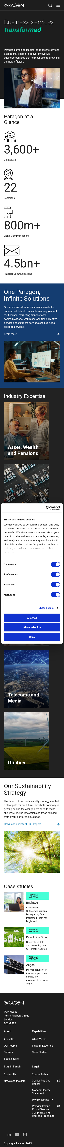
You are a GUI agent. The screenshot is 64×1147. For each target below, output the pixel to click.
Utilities (16, 763)
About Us (9, 1039)
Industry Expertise (42, 1045)
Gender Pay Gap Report (41, 1082)
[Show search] (50, 5)
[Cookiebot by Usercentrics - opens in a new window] (46, 508)
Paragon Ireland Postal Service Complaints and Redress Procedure (43, 1111)
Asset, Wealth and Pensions (23, 450)
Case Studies (39, 1052)
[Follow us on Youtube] (17, 1134)
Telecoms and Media (23, 698)
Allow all (32, 617)
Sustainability (11, 1058)
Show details (46, 607)
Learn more (10, 334)
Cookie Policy (40, 1074)
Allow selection (32, 627)
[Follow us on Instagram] (25, 1134)
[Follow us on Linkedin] (9, 1134)
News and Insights (14, 1080)
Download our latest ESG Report (22, 824)
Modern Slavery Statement (41, 1092)
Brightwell (32, 902)
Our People (10, 1045)
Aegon (30, 965)
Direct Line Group (37, 937)
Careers (8, 1052)
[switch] (55, 574)
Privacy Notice (40, 1099)
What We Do (39, 1039)
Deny (32, 636)
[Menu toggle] (58, 5)
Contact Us (10, 1074)
